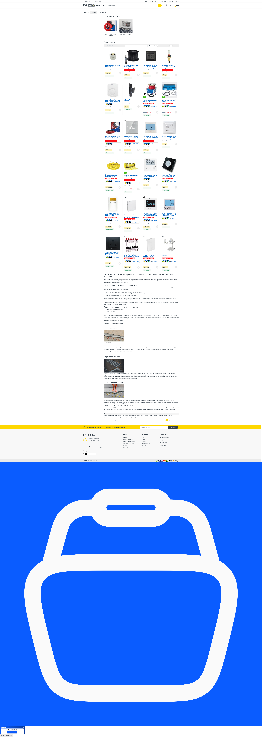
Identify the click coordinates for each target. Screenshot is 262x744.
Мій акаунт (164, 1)
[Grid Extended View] (105, 45)
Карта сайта (144, 445)
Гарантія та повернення (129, 441)
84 (177, 420)
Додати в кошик (119, 73)
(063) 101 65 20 (88, 1)
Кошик (2, 735)
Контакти (125, 447)
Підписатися (173, 427)
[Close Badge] (15, 731)
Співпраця (144, 441)
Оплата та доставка (174, 1)
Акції (146, 1)
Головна (85, 12)
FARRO (85, 460)
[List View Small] (112, 45)
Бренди (143, 439)
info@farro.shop (98, 1)
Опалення (93, 12)
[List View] (110, 45)
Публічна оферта (146, 443)
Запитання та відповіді (128, 443)
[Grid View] (107, 45)
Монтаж (151, 1)
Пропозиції (9, 735)
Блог (158, 1)
